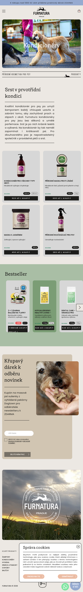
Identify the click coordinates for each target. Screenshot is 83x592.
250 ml (34, 193)
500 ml (26, 193)
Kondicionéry (8, 560)
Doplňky (6, 568)
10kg (78, 323)
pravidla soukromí (15, 441)
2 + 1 (25, 323)
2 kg (76, 193)
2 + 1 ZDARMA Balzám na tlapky (17, 311)
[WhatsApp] (65, 586)
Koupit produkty (9, 551)
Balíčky (5, 570)
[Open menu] (3, 11)
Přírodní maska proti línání (59, 181)
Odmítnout (67, 576)
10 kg (51, 323)
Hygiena (5, 562)
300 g (35, 247)
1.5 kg (45, 323)
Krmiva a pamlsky (9, 565)
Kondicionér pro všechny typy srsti (19, 182)
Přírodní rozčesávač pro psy (59, 235)
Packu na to (34, 576)
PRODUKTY (76, 74)
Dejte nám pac (17, 454)
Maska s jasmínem (13, 235)
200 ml (75, 247)
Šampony (6, 557)
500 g (70, 193)
